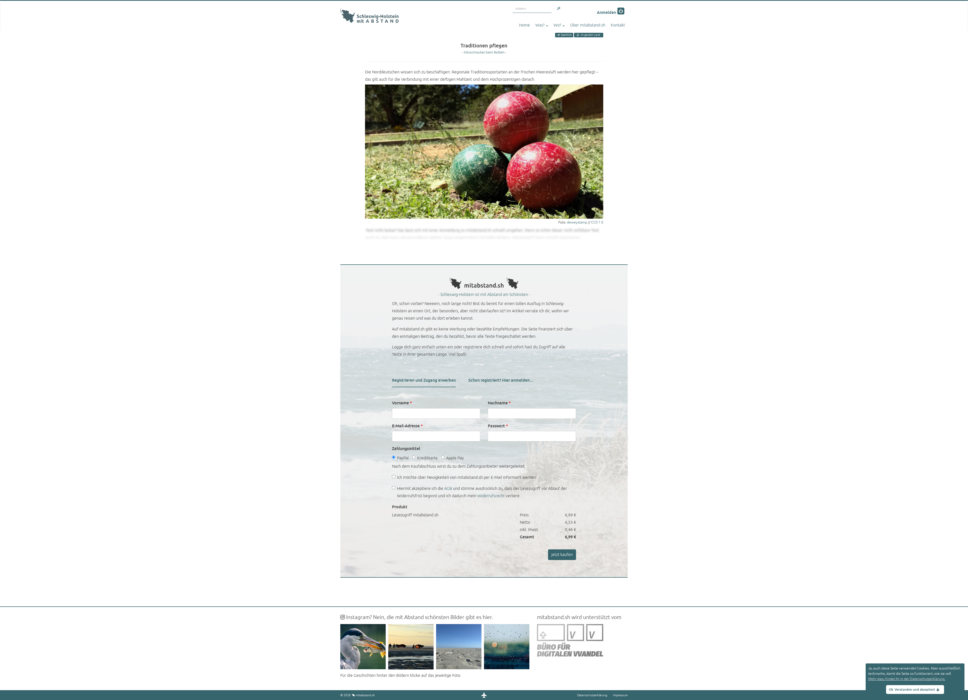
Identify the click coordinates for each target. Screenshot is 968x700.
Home (524, 25)
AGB (448, 488)
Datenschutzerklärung (592, 695)
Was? (540, 25)
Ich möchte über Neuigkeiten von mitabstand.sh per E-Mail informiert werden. (467, 477)
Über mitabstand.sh (587, 25)
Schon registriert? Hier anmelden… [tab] (501, 380)
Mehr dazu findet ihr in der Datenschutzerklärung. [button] (906, 679)
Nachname (499, 403)
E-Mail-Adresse (407, 426)
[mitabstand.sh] (369, 7)
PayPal (403, 458)
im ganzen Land (590, 35)
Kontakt (618, 25)
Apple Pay (455, 458)
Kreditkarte (427, 458)
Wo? (558, 25)
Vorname (402, 403)
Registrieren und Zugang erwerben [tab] (424, 380)
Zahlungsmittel (406, 448)
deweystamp (577, 222)
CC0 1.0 (597, 222)
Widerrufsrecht (491, 495)
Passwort (498, 426)
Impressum (620, 695)
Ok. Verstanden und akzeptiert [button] (912, 690)
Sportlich (566, 35)
